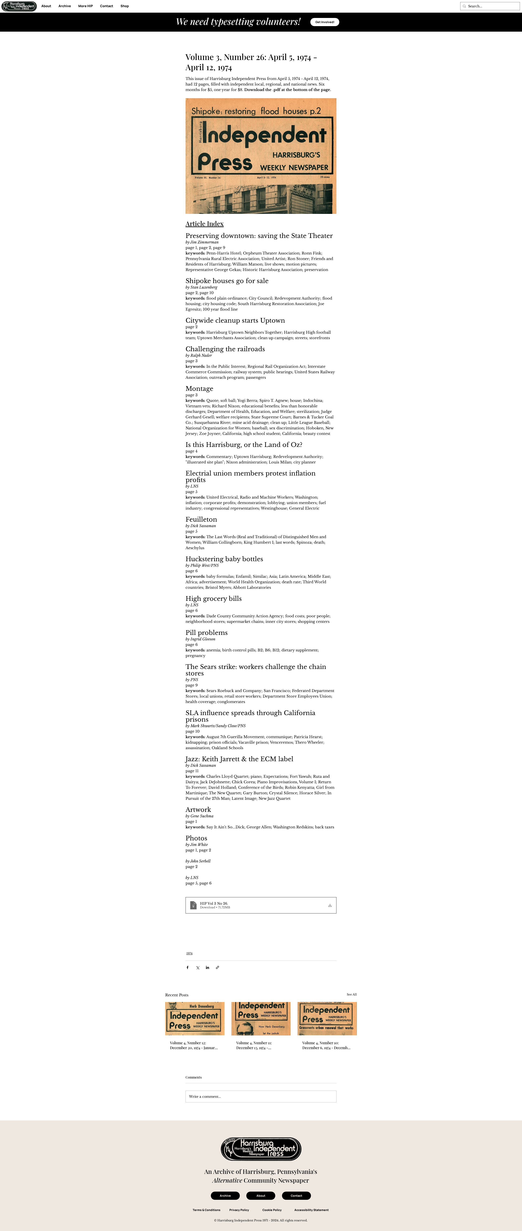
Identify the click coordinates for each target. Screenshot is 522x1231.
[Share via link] (217, 967)
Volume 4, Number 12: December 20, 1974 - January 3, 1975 (193, 1045)
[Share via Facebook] (187, 967)
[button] (85, 6)
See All (352, 994)
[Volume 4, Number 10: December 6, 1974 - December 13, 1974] (327, 1018)
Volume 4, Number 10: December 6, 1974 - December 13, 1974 (326, 1045)
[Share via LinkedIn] (207, 967)
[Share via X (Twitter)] (197, 967)
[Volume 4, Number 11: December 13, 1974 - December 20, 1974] (261, 1018)
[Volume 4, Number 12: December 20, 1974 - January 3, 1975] (195, 1018)
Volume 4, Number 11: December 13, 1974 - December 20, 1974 (254, 1045)
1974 (189, 953)
